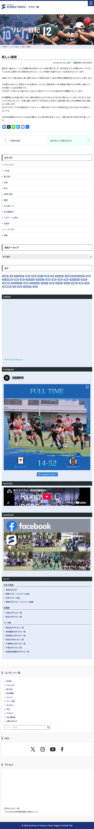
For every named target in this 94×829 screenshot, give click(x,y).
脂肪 (60, 280)
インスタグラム (45, 749)
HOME (9, 681)
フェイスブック (59, 749)
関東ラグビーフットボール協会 (18, 594)
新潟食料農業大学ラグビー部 (17, 651)
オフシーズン (74, 280)
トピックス (10, 685)
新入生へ (10, 689)
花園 (25, 283)
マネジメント (9, 164)
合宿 (6, 182)
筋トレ (40, 276)
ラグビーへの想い (11, 217)
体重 (81, 283)
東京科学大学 (11, 589)
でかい (67, 283)
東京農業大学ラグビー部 (15, 631)
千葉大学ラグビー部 (14, 647)
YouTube (53, 749)
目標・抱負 (8, 194)
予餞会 (74, 283)
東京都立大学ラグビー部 (15, 635)
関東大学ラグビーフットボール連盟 (19, 602)
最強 (22, 280)
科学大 (84, 280)
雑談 (6, 200)
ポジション (40, 280)
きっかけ (59, 283)
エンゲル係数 (7, 280)
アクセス (9, 713)
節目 (46, 276)
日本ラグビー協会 (13, 598)
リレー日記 (10, 701)
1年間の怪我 (15, 140)
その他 (6, 170)
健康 (48, 280)
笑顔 (88, 276)
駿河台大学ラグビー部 (15, 627)
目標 (66, 280)
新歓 (6, 235)
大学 (87, 283)
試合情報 (10, 693)
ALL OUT (27, 287)
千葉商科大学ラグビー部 (15, 643)
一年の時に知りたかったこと (74, 276)
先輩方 (7, 223)
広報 (19, 287)
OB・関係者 (11, 717)
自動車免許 (6, 287)
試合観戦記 (9, 211)
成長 (33, 276)
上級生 (5, 276)
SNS (35, 287)
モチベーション (16, 283)
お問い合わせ (11, 721)
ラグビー (44, 283)
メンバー (9, 697)
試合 (6, 188)
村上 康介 (67, 63)
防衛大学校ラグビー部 (15, 639)
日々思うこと (9, 205)
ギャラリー (10, 705)
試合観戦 (6, 283)
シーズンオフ (9, 229)
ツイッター (35, 749)
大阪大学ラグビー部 (14, 612)
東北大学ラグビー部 (14, 616)
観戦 (54, 280)
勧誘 (27, 276)
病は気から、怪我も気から (61, 140)
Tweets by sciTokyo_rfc (13, 359)
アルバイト (30, 280)
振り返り (7, 176)
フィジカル (59, 276)
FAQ (8, 709)
